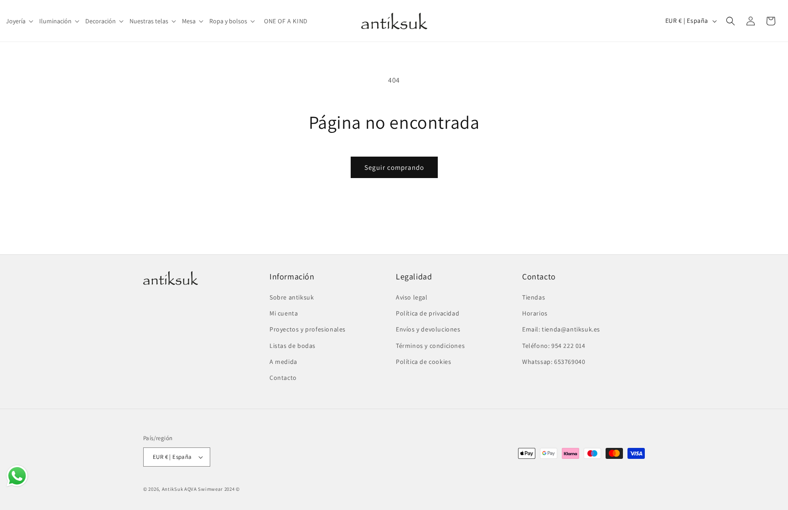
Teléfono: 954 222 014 (554, 346)
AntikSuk (172, 489)
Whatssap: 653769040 (553, 362)
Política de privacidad (427, 313)
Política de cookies (423, 362)
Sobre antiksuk (292, 297)
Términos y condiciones (430, 346)
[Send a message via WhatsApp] (17, 476)
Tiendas (533, 297)
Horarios (535, 313)
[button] (20, 21)
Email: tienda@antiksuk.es (561, 329)
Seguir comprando (394, 167)
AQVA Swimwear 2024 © (212, 489)
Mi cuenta (284, 313)
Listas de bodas (293, 346)
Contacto (283, 377)
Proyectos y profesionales (308, 329)
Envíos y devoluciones (428, 329)
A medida (283, 362)
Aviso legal (412, 297)
